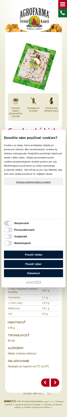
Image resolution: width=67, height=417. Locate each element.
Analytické (20, 236)
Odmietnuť (33, 273)
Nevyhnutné (21, 223)
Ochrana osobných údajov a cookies (33, 182)
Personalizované (24, 229)
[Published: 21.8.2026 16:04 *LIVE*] (18, 401)
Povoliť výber (33, 264)
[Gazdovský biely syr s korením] (55, 383)
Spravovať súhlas (41, 407)
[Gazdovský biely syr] (45, 383)
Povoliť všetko (33, 254)
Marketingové (22, 243)
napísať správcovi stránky (28, 404)
